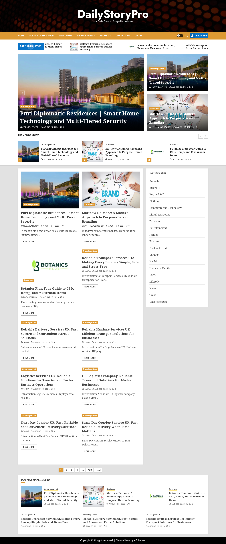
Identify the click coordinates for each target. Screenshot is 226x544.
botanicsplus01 (30, 297)
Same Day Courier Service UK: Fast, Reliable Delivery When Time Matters (110, 426)
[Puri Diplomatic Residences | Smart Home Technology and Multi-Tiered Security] (81, 92)
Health (153, 261)
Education (155, 221)
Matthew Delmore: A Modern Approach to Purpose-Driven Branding (172, 118)
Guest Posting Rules (42, 35)
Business (154, 108)
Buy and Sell (156, 194)
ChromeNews (123, 540)
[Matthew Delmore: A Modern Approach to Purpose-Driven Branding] (28, 151)
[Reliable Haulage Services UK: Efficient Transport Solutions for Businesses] (111, 322)
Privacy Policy (86, 35)
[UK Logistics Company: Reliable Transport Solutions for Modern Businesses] (111, 369)
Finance (154, 241)
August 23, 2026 (50, 127)
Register (201, 35)
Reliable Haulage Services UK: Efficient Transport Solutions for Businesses (108, 333)
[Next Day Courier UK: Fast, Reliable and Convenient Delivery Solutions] (50, 415)
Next (98, 469)
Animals (154, 181)
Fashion (153, 234)
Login (138, 35)
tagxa (87, 271)
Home (21, 35)
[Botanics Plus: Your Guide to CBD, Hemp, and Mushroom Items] (92, 151)
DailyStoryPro (113, 14)
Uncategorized (28, 106)
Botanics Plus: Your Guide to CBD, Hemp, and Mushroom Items (123, 152)
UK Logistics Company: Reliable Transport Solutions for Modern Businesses (107, 380)
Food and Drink (158, 248)
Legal (152, 275)
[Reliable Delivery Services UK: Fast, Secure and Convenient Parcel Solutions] (50, 322)
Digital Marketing (159, 214)
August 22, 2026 (181, 159)
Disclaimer (65, 35)
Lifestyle (154, 281)
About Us (105, 35)
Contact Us (122, 35)
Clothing (154, 201)
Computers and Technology (165, 208)
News (152, 288)
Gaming (154, 254)
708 (90, 469)
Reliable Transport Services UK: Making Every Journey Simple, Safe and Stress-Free (188, 152)
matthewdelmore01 (161, 127)
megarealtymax (30, 127)
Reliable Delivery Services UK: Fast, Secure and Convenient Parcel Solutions (49, 333)
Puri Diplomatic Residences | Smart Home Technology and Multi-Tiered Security (79, 117)
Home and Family (159, 268)
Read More (28, 241)
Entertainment (158, 228)
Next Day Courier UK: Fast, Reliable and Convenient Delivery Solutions (49, 424)
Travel (153, 295)
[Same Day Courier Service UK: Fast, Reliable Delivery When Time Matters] (111, 415)
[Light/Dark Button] (180, 35)
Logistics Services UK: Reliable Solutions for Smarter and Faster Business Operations (47, 380)
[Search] (186, 36)
